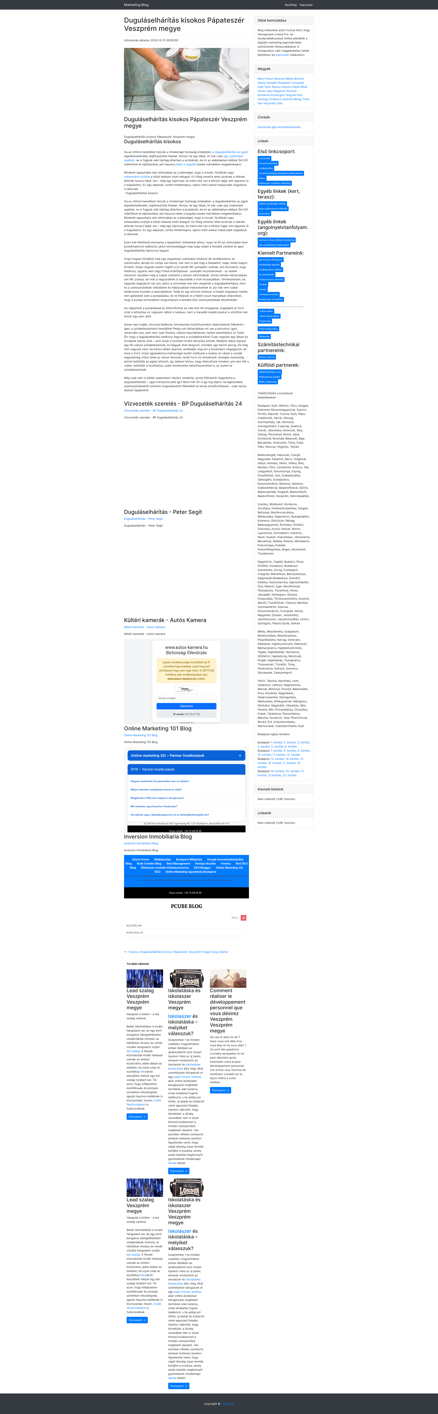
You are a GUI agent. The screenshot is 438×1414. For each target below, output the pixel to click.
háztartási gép (267, 127)
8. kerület (290, 750)
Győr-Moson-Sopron (278, 86)
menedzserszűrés (268, 294)
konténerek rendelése (271, 299)
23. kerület (290, 775)
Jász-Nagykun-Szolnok (282, 91)
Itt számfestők (266, 274)
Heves (262, 91)
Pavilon (263, 284)
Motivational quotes (269, 376)
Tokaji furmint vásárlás (271, 279)
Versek (262, 289)
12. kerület (293, 754)
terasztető (264, 213)
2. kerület (290, 742)
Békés (290, 78)
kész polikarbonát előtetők (273, 208)
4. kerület (264, 746)
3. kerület (303, 742)
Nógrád (291, 95)
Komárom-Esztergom (272, 95)
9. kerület (304, 750)
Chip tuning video (268, 328)
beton (262, 178)
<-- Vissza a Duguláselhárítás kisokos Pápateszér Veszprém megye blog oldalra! (176, 952)
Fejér (261, 86)
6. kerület (291, 746)
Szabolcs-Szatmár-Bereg (285, 99)
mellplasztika (266, 168)
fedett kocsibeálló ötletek (272, 203)
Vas (260, 103)
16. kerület (274, 763)
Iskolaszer (179, 1016)
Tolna (306, 99)
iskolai (172, 1163)
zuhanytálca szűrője (137, 176)
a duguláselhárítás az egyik (230, 152)
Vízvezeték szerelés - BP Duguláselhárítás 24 (153, 410)
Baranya (280, 78)
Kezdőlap (291, 5)
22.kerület (274, 775)
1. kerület (276, 742)
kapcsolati (282, 54)
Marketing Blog (136, 5)
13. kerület (277, 758)
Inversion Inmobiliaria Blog (141, 843)
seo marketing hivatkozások (274, 245)
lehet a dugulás (186, 164)
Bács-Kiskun (266, 78)
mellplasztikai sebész (270, 269)
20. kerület (292, 771)
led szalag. (134, 1051)
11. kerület (279, 754)
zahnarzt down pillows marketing (276, 240)
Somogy (263, 99)
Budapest (284, 82)
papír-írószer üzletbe (187, 1076)
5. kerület (277, 746)
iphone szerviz (267, 357)
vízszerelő (264, 158)
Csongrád (297, 82)
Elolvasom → (137, 1116)
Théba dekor (266, 311)
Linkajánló (227, 1403)
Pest (299, 95)
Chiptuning (265, 321)
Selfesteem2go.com (270, 371)
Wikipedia (264, 336)
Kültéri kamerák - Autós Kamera (144, 627)
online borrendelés (269, 316)
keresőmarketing (268, 163)
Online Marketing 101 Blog (141, 735)
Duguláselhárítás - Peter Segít (143, 518)
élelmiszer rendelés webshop (275, 183)
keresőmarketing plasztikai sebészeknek (281, 173)
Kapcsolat (306, 5)
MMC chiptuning (268, 381)
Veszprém (270, 103)
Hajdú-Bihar (299, 86)
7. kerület (276, 750)
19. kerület (277, 771)
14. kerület (292, 758)
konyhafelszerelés (289, 127)
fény (143, 1071)
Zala (279, 103)
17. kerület (289, 763)
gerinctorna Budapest (270, 259)
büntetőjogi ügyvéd (269, 264)
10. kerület (264, 754)
